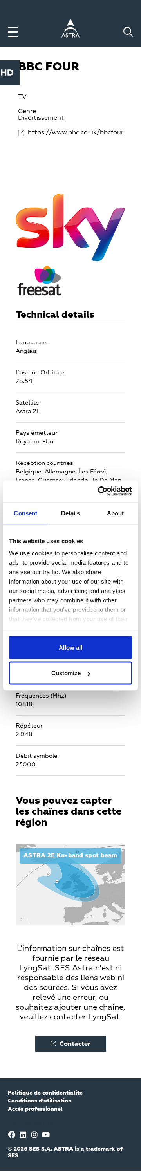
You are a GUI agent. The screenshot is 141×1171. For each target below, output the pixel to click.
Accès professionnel (35, 1109)
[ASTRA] (70, 29)
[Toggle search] (128, 32)
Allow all (70, 647)
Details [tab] (70, 513)
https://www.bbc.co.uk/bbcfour (75, 133)
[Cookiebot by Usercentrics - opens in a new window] (99, 491)
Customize (66, 673)
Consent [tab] (25, 513)
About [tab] (115, 513)
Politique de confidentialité (45, 1093)
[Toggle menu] (13, 32)
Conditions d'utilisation (40, 1101)
